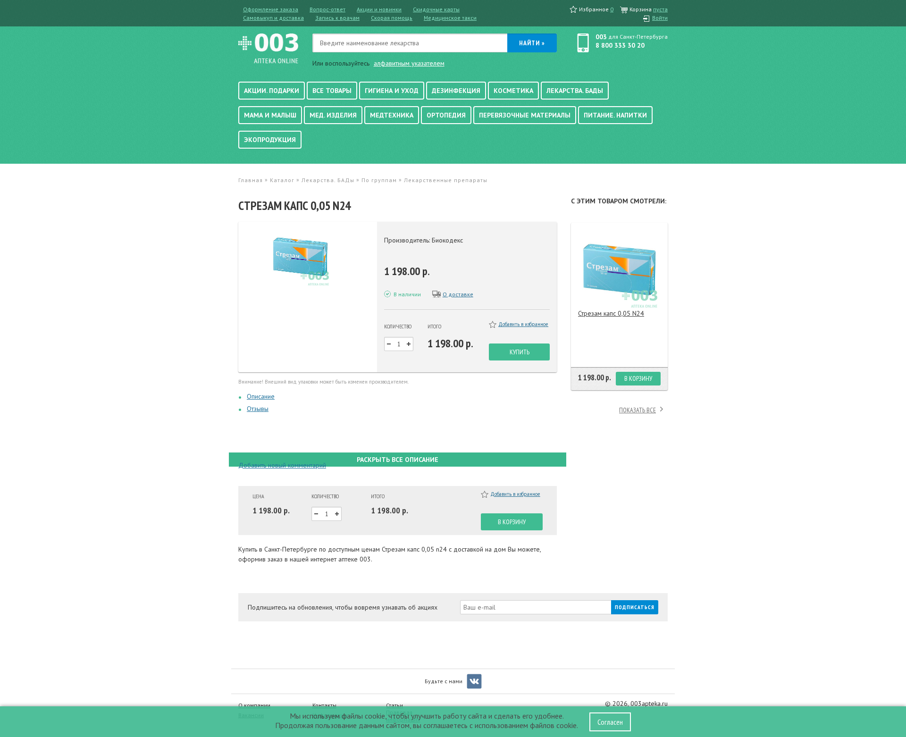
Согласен (610, 722)
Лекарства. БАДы (574, 90)
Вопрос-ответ (327, 9)
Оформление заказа (270, 9)
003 (601, 37)
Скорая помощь (391, 17)
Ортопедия (446, 115)
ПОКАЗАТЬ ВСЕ (637, 410)
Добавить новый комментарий (282, 465)
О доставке (458, 294)
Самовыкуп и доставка (273, 17)
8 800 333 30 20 (620, 45)
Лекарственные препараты (445, 180)
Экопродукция (270, 139)
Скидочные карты (436, 9)
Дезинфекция (456, 90)
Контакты (324, 705)
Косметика (513, 90)
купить (519, 352)
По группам (379, 180)
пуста (660, 9)
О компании (254, 705)
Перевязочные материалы (524, 115)
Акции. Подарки (271, 90)
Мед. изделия (333, 115)
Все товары (332, 90)
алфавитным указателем (409, 63)
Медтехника (391, 115)
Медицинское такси (450, 17)
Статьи (394, 705)
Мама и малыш (270, 115)
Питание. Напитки (615, 115)
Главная (250, 180)
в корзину (512, 522)
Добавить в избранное (523, 324)
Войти (660, 17)
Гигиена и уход (392, 90)
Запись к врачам (337, 17)
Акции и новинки (379, 9)
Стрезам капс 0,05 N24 (611, 313)
